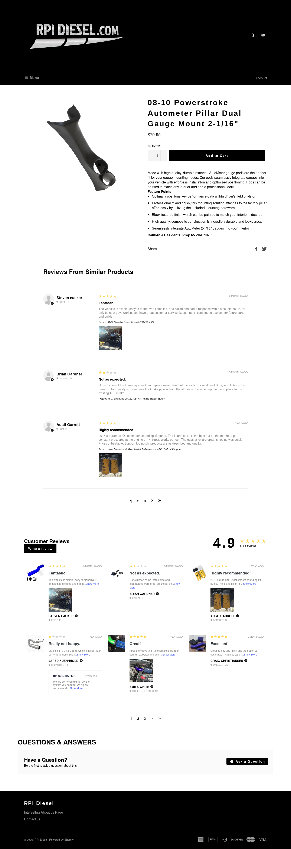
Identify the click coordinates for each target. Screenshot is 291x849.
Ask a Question (249, 761)
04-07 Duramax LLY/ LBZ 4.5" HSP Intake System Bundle (136, 398)
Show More (92, 583)
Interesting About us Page (43, 812)
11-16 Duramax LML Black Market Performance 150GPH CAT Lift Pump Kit (144, 449)
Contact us (32, 819)
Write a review (40, 548)
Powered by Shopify (61, 839)
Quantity (154, 146)
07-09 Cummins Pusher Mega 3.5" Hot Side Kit (131, 322)
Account (261, 78)
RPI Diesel (41, 839)
